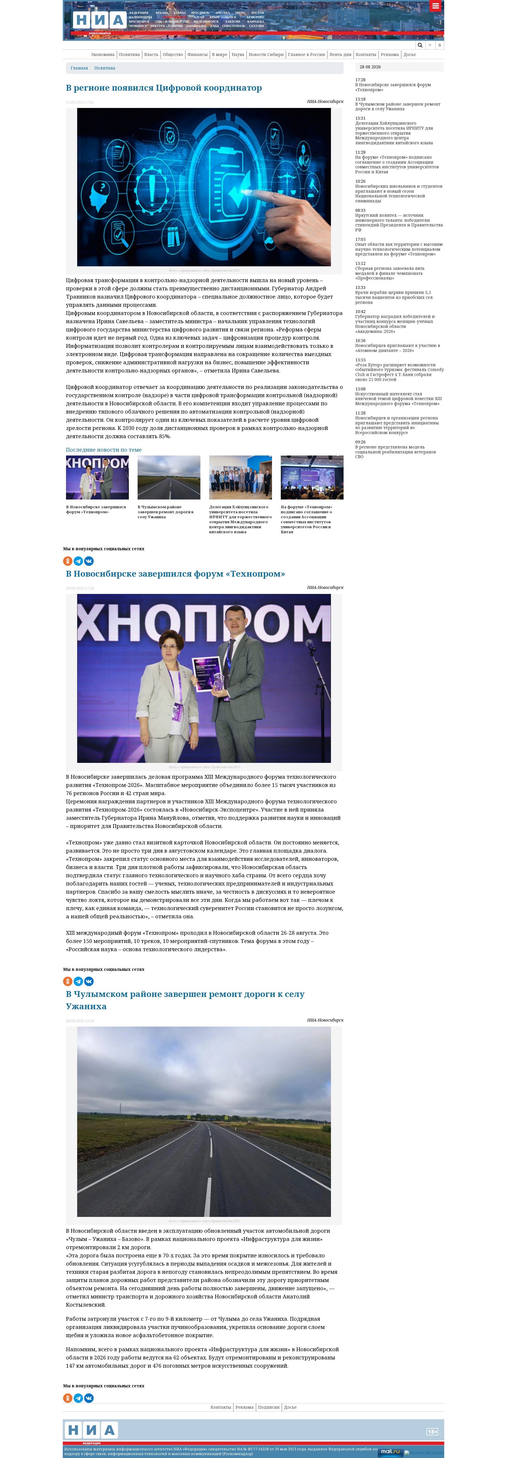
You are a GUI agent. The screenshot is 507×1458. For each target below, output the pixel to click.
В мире (219, 54)
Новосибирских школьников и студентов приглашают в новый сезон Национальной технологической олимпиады (398, 194)
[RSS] (429, 45)
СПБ (159, 21)
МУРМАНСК (138, 26)
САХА (215, 26)
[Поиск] (419, 45)
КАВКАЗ (179, 12)
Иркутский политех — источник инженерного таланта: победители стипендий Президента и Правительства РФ (399, 223)
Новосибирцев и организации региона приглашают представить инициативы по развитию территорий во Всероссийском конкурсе (397, 425)
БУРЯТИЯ (175, 26)
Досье (409, 54)
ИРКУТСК (158, 26)
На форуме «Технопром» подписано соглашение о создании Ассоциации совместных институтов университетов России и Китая (397, 165)
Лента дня (340, 54)
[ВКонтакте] (439, 45)
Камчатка (255, 21)
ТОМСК (231, 17)
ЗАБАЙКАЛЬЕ (196, 26)
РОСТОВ (257, 12)
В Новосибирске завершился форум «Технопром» (393, 87)
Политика (129, 54)
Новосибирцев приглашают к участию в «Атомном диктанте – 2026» (397, 348)
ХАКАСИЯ (232, 21)
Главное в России (306, 54)
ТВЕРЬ (240, 12)
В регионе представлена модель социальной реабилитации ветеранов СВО (395, 452)
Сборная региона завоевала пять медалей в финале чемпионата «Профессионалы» (390, 273)
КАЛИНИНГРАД (140, 17)
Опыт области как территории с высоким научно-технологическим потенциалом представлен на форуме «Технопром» (399, 249)
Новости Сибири (266, 54)
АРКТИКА (222, 12)
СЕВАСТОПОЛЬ (233, 26)
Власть (151, 54)
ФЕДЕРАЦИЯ (138, 12)
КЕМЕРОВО (255, 17)
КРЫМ (214, 17)
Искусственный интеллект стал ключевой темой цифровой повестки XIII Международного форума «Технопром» (398, 399)
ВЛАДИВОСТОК (177, 21)
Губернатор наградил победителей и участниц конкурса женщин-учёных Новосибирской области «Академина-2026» (395, 324)
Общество (173, 54)
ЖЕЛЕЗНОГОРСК (206, 21)
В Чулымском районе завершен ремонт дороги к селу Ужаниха (397, 107)
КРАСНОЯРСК (139, 21)
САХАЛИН (256, 26)
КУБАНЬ (162, 12)
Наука (238, 54)
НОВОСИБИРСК (175, 17)
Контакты (366, 54)
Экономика (103, 54)
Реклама (390, 54)
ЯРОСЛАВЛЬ (200, 12)
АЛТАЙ (199, 17)
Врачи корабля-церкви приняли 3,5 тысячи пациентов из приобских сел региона (394, 297)
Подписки (269, 1407)
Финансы (197, 54)
